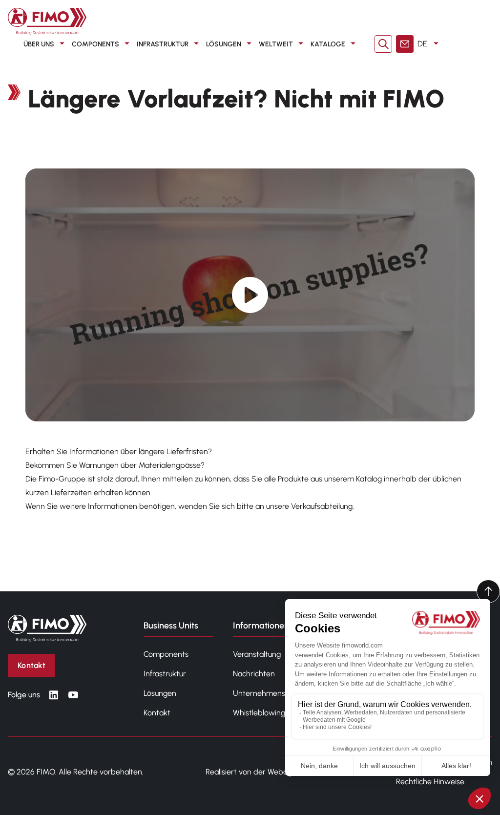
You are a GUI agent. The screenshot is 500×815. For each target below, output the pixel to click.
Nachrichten (254, 673)
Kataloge (328, 44)
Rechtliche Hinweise (430, 781)
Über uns (38, 44)
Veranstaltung (257, 654)
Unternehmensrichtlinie (273, 693)
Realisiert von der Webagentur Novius (270, 771)
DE (422, 43)
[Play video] (250, 295)
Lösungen (223, 44)
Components (95, 44)
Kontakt (157, 712)
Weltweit (276, 44)
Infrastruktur (162, 44)
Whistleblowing (259, 712)
